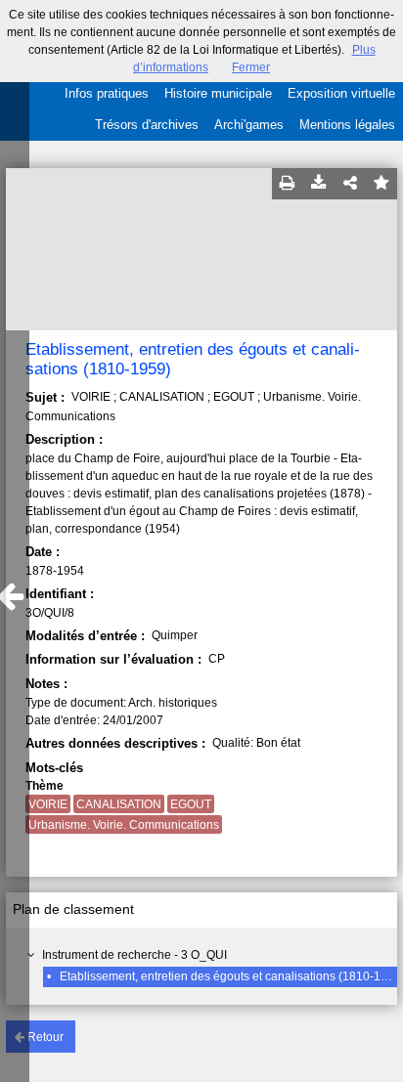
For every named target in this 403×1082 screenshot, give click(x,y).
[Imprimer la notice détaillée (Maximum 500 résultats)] (287, 183)
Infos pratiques (107, 93)
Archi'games (249, 124)
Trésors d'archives (147, 124)
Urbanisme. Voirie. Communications (123, 825)
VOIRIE (47, 804)
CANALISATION (118, 804)
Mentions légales (347, 124)
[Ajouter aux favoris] (381, 183)
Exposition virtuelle (341, 93)
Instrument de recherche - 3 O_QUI (134, 955)
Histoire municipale (218, 93)
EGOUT (190, 804)
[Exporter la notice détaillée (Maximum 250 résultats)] (319, 183)
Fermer (251, 67)
